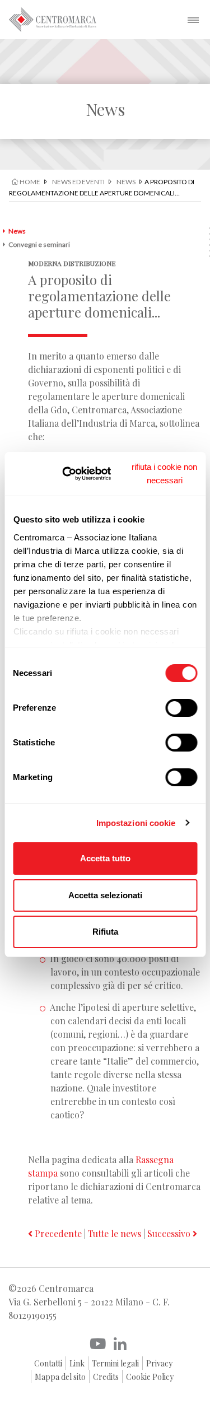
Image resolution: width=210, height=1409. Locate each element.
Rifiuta (105, 931)
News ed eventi (78, 182)
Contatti (48, 1363)
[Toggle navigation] (193, 19)
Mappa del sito (60, 1376)
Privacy (159, 1363)
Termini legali (115, 1363)
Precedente (57, 1233)
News (126, 182)
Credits (106, 1376)
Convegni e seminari (39, 244)
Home (29, 182)
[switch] (181, 708)
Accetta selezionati (105, 895)
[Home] (52, 19)
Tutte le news (114, 1233)
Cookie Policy (150, 1376)
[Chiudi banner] (164, 473)
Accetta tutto (105, 858)
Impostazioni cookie (136, 823)
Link (77, 1363)
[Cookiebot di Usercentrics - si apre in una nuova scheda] (78, 473)
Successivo (170, 1233)
